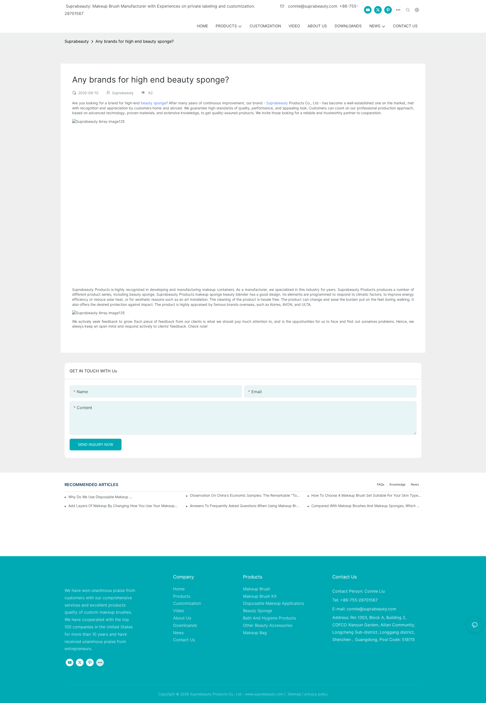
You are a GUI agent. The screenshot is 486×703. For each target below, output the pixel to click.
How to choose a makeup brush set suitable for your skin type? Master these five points (366, 495)
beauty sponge (153, 103)
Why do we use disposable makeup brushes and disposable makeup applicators (101, 497)
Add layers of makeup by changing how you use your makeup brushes (123, 506)
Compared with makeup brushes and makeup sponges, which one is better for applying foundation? (366, 506)
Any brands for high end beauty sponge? (134, 41)
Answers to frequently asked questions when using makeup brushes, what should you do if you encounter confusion (245, 506)
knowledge (398, 484)
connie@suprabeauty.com (312, 6)
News (415, 484)
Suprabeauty (77, 41)
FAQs (380, 484)
